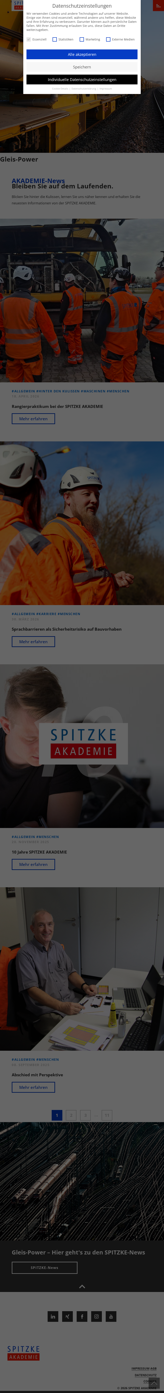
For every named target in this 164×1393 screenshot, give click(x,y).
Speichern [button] (82, 66)
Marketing (93, 39)
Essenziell (39, 39)
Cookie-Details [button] (60, 88)
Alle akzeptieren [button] (82, 54)
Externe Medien (123, 39)
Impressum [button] (106, 88)
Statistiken (66, 39)
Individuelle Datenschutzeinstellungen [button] (82, 79)
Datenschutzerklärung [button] (84, 88)
